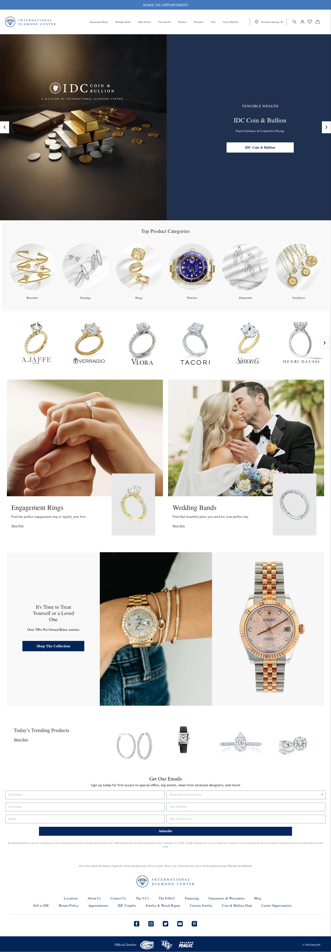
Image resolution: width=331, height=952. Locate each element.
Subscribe (165, 831)
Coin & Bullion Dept (237, 905)
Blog (257, 898)
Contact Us (118, 898)
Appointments (98, 905)
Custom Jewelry (201, 905)
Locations (71, 898)
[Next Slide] (326, 127)
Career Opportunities (277, 905)
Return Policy (69, 905)
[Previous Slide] (4, 127)
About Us (94, 898)
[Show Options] (322, 795)
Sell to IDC (41, 905)
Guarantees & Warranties (226, 898)
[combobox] (244, 795)
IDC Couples (127, 905)
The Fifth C (167, 898)
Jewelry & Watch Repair (163, 905)
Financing (192, 898)
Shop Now (17, 526)
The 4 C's (142, 898)
